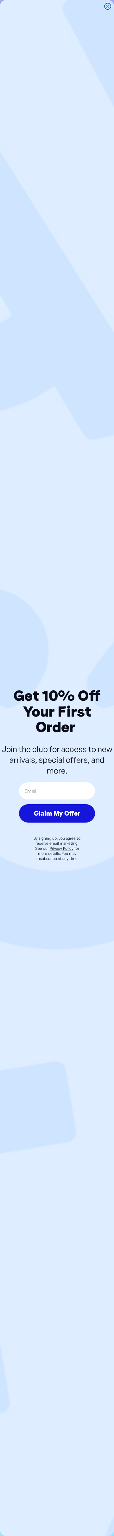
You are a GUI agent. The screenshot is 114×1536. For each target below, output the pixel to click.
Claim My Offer (57, 813)
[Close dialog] (107, 6)
